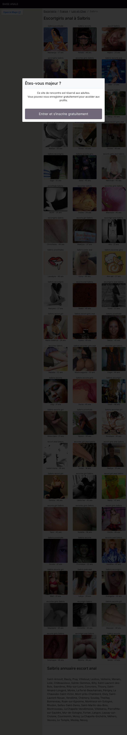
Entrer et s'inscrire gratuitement (63, 114)
